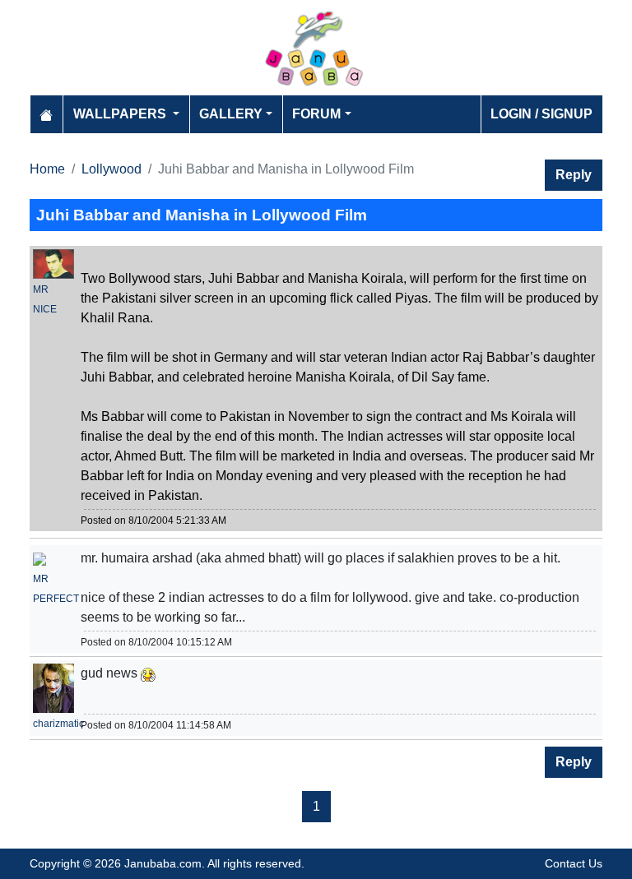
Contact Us (573, 863)
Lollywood (111, 169)
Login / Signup (541, 114)
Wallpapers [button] (121, 114)
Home (47, 169)
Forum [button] (316, 114)
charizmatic (58, 723)
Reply (573, 175)
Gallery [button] (231, 114)
